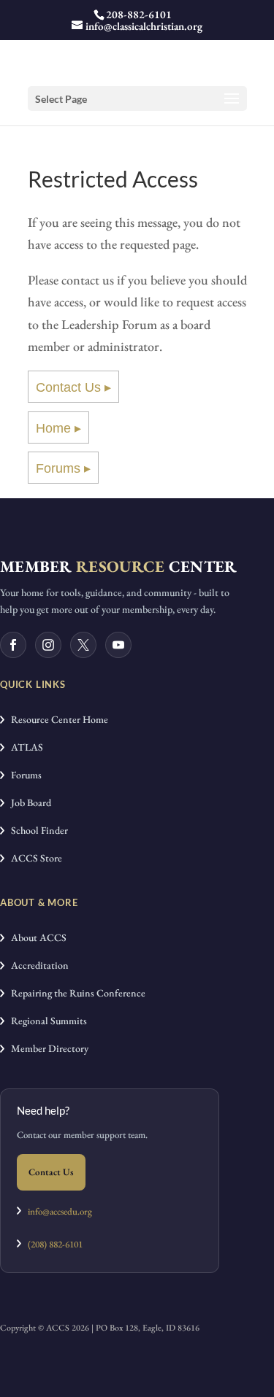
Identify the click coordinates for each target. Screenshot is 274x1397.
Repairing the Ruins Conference (74, 992)
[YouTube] (118, 645)
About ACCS (35, 937)
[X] (83, 645)
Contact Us (51, 1172)
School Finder (36, 830)
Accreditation (36, 965)
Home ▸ (58, 428)
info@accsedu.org (60, 1211)
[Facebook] (13, 645)
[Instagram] (48, 645)
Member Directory (46, 1048)
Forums (23, 774)
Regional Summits (45, 1020)
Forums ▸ (63, 468)
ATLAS (23, 747)
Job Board (27, 802)
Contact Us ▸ (73, 387)
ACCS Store (33, 857)
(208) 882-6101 (52, 1244)
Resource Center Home (56, 719)
